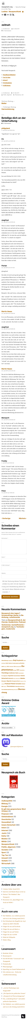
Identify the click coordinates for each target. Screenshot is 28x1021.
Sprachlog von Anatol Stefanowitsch (14, 969)
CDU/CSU (11, 666)
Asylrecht (20, 660)
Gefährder (12, 673)
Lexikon (4, 12)
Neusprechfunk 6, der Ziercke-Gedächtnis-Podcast (13, 621)
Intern (3, 828)
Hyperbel (10, 675)
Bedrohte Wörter (8, 953)
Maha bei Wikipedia (9, 937)
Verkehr (4, 861)
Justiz (4, 833)
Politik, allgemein (7, 94)
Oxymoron (22, 681)
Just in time (6, 77)
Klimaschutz (18, 678)
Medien (22, 678)
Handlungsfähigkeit (9, 75)
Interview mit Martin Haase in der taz (14, 892)
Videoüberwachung (19, 686)
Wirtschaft (16, 689)
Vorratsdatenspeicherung (7, 689)
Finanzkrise (21, 670)
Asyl (14, 660)
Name (3, 557)
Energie (4, 806)
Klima (14, 678)
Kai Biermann (6, 28)
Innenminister (17, 675)
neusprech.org (7, 7)
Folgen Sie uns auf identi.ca (11, 929)
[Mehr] (23, 12)
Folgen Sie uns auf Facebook (11, 926)
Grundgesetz (4, 675)
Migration (9, 681)
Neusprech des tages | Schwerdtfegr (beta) (10, 614)
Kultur (3, 836)
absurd (5, 80)
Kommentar (4, 538)
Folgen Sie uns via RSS (10, 934)
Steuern (5, 686)
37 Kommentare (7, 30)
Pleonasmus (18, 94)
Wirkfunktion (7, 83)
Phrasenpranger (7, 967)
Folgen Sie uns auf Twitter (11, 932)
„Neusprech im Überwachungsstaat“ (14, 996)
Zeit (23, 94)
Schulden (19, 683)
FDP (18, 670)
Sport (3, 852)
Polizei (13, 683)
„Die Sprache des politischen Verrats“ (14, 993)
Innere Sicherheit (8, 825)
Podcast (7, 683)
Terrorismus (11, 686)
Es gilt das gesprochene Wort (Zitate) (13, 810)
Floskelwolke (7, 964)
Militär (4, 841)
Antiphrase (10, 660)
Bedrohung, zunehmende (12, 616)
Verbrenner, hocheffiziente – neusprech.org (13, 626)
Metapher (3, 681)
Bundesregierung (16, 663)
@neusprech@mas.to (16, 746)
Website (3, 573)
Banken (10, 663)
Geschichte (6, 819)
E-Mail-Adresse (5, 565)
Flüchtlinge (5, 673)
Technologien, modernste (13, 628)
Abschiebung (4, 660)
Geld (16, 673)
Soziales (4, 850)
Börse (5, 666)
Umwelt (4, 858)
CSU (15, 666)
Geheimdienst (7, 817)
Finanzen (5, 814)
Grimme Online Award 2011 (11, 889)
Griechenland (21, 673)
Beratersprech (7, 956)
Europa (14, 670)
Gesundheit (6, 822)
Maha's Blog (7, 940)
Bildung (4, 804)
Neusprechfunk (15, 12)
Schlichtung (6, 85)
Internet (10, 678)
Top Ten (4, 855)
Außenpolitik (6, 801)
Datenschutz (18, 666)
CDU (8, 666)
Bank (7, 663)
